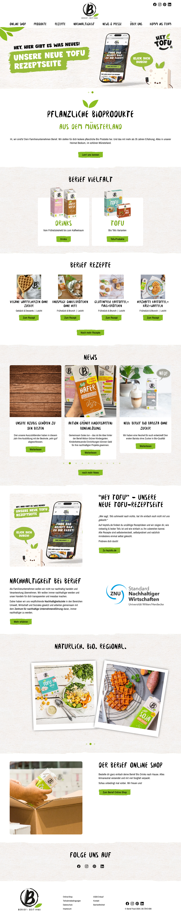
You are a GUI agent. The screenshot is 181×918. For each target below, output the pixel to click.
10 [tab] (119, 463)
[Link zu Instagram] (159, 4)
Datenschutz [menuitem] (68, 904)
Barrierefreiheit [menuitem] (99, 904)
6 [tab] (94, 463)
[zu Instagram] (132, 903)
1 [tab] (88, 92)
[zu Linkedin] (142, 903)
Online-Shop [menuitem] (67, 896)
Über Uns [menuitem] (136, 24)
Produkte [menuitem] (40, 24)
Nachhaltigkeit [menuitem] (84, 24)
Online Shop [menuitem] (18, 24)
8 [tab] (107, 463)
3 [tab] (76, 463)
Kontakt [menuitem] (96, 900)
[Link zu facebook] (154, 4)
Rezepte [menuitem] (60, 24)
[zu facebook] (127, 903)
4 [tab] (82, 463)
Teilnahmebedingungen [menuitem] (72, 900)
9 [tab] (113, 463)
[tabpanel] (90, 58)
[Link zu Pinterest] (164, 4)
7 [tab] (101, 463)
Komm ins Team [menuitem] (160, 24)
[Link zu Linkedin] (169, 4)
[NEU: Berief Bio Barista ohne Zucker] (145, 391)
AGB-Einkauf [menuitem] (98, 896)
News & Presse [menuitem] (112, 24)
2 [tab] (92, 92)
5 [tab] (88, 463)
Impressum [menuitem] (67, 908)
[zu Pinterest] (137, 903)
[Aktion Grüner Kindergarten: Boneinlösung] (90, 391)
